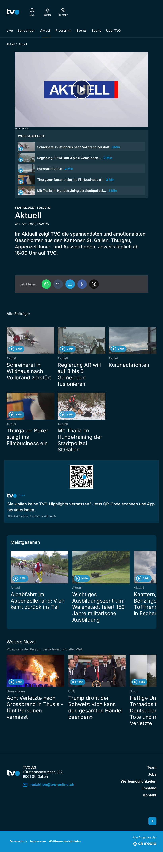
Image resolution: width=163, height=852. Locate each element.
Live (10, 30)
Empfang (148, 788)
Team (151, 767)
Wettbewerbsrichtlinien (65, 841)
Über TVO (113, 30)
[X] (94, 284)
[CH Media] (144, 843)
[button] (58, 284)
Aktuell (45, 30)
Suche (96, 30)
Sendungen (26, 30)
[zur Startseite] (13, 12)
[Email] (70, 284)
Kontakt (149, 795)
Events (81, 30)
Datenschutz (18, 841)
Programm (63, 30)
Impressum (38, 841)
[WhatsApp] (46, 284)
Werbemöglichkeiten (138, 781)
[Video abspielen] (81, 89)
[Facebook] (82, 284)
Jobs (152, 774)
